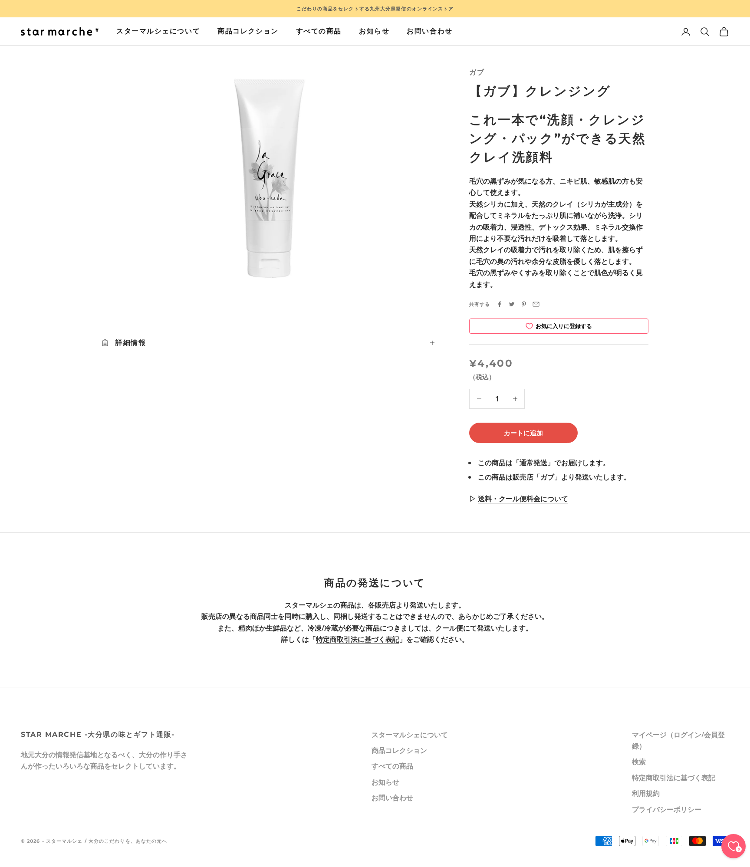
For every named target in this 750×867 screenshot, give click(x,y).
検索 (639, 761)
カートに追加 (523, 432)
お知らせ (374, 31)
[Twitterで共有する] (511, 304)
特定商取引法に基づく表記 (357, 639)
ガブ (476, 72)
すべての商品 (319, 31)
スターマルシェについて (158, 31)
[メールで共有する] (536, 304)
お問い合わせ (429, 31)
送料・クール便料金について (523, 498)
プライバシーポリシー (666, 809)
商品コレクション (247, 31)
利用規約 (646, 793)
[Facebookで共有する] (499, 304)
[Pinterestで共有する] (523, 304)
